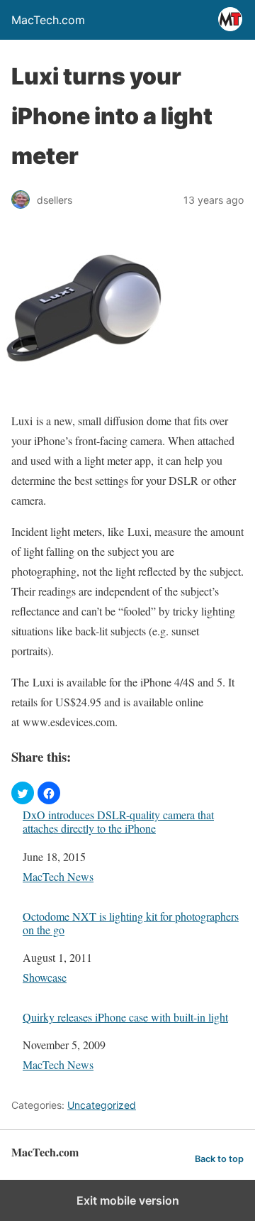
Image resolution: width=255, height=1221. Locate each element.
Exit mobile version (127, 1200)
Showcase (45, 977)
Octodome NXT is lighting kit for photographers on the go (131, 922)
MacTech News (58, 876)
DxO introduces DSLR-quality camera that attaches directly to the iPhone (118, 821)
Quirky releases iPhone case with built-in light (125, 1017)
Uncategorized (101, 1105)
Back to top (219, 1159)
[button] (22, 793)
